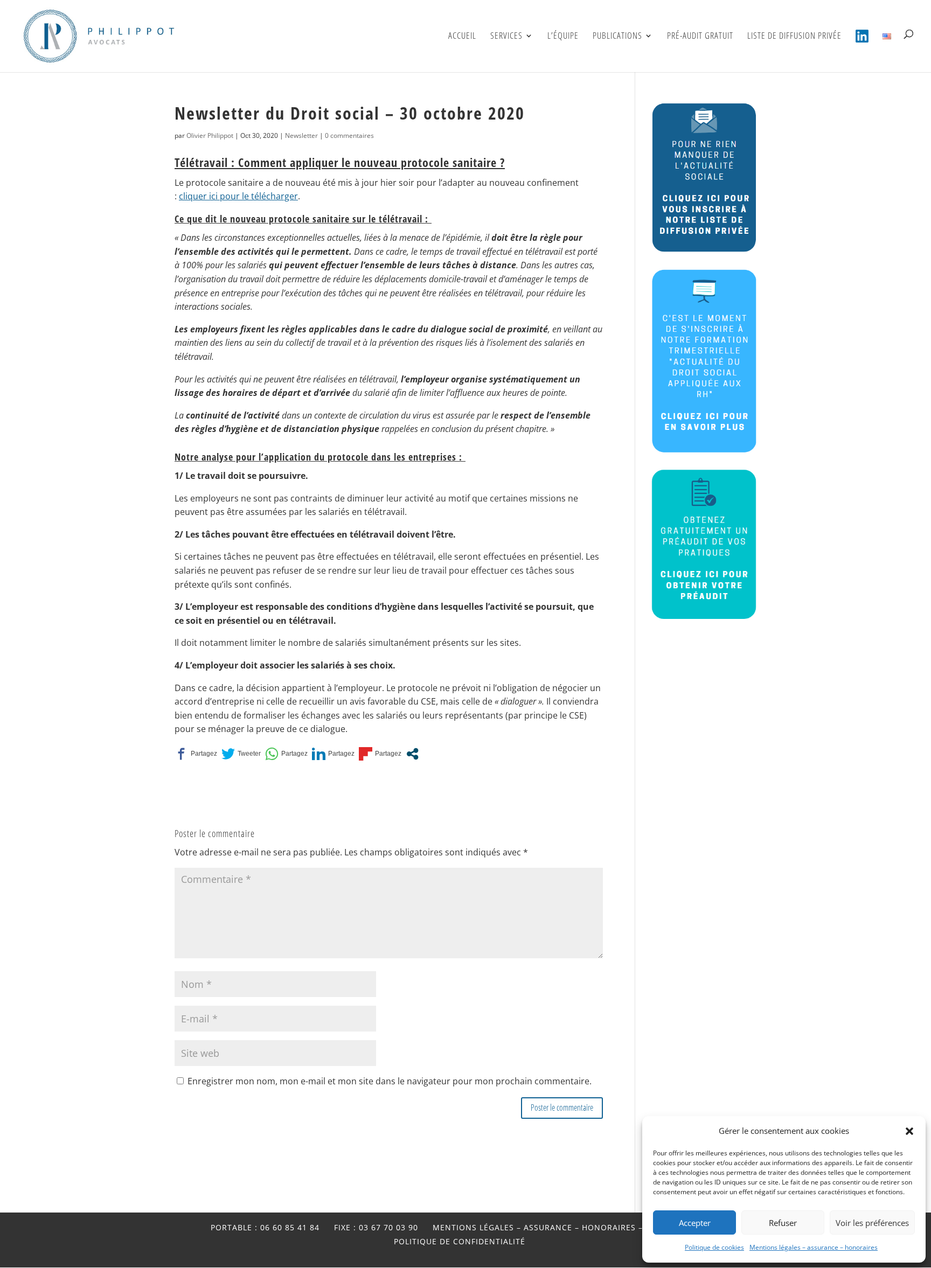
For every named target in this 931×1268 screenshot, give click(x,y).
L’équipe (563, 36)
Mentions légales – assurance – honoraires (813, 1247)
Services (506, 36)
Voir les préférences (872, 1222)
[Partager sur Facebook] (196, 754)
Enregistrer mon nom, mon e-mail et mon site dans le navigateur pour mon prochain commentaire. (389, 1081)
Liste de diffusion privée (794, 36)
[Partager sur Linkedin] (333, 754)
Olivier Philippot (209, 135)
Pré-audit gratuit (700, 36)
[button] (909, 1131)
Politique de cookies (714, 1247)
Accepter (695, 1222)
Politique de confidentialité (459, 1241)
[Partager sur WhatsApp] (286, 754)
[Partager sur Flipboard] (380, 754)
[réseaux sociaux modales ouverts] (412, 754)
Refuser (783, 1222)
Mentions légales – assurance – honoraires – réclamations (571, 1227)
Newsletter (301, 135)
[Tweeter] (241, 754)
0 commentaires (349, 135)
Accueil (462, 36)
